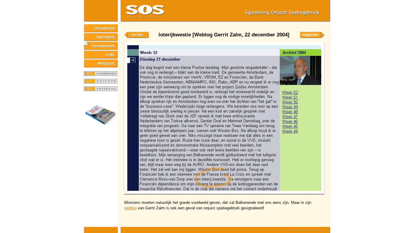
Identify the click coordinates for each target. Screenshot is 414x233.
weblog (130, 208)
